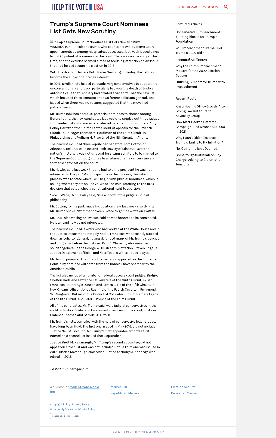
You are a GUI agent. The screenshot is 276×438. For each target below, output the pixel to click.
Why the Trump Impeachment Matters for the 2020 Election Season (198, 70)
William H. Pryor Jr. (91, 137)
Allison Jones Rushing (87, 289)
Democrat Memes (184, 393)
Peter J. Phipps (95, 299)
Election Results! (183, 387)
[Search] (223, 6)
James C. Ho (112, 285)
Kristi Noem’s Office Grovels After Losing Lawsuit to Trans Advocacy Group (201, 111)
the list (142, 72)
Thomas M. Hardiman (96, 133)
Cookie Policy (87, 409)
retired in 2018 (60, 357)
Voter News (210, 6)
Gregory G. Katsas (69, 294)
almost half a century (126, 158)
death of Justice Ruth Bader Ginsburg (92, 72)
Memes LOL (119, 387)
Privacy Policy (80, 404)
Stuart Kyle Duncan (81, 285)
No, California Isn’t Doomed (196, 149)
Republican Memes (125, 393)
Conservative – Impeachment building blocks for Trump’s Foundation (198, 37)
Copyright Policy (60, 404)
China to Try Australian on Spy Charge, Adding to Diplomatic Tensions (198, 159)
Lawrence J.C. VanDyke (94, 280)
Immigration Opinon (191, 59)
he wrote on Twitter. (140, 211)
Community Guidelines (63, 409)
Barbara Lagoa (147, 294)
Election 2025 (188, 6)
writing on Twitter (84, 218)
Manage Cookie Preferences (65, 416)
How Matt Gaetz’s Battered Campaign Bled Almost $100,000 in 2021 (200, 126)
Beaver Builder (156, 431)
